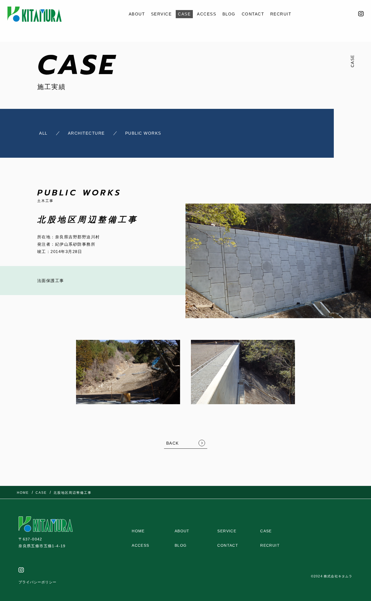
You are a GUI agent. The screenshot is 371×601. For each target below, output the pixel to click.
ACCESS (206, 14)
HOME (138, 531)
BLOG (228, 14)
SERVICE (161, 14)
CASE (184, 14)
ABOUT (137, 14)
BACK (172, 443)
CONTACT (253, 14)
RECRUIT (280, 14)
